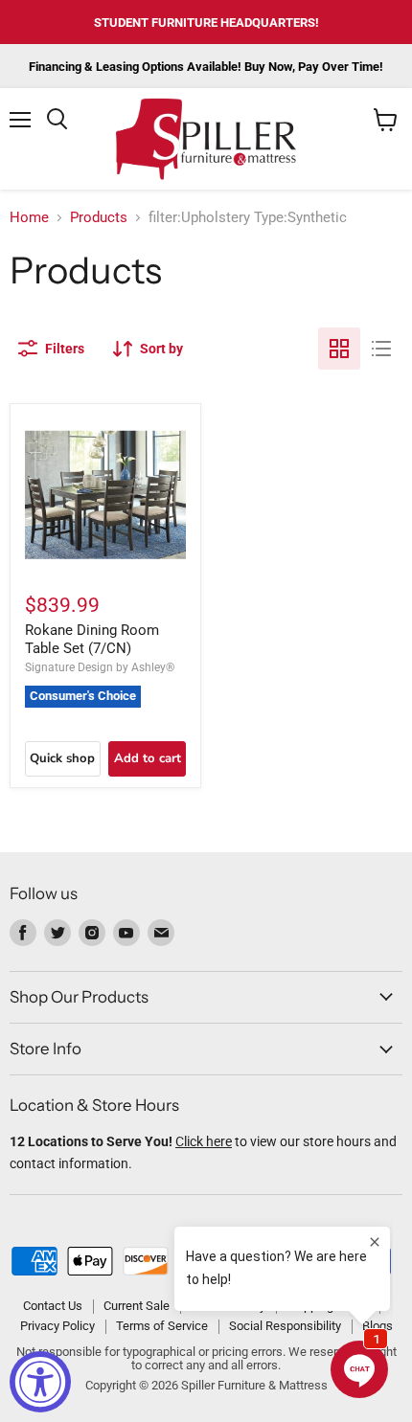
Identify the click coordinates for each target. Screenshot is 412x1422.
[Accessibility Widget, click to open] (40, 1381)
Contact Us (52, 1305)
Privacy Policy (57, 1326)
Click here (203, 1141)
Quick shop (62, 758)
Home (29, 218)
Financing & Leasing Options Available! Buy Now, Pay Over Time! (206, 66)
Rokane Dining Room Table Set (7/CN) (92, 639)
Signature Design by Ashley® (99, 667)
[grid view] (339, 348)
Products (98, 218)
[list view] (381, 348)
